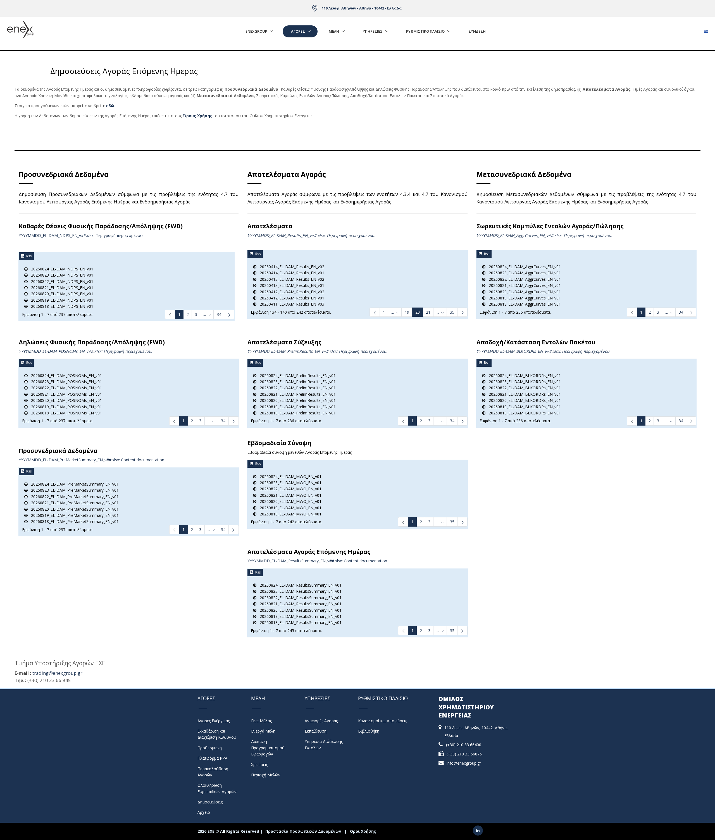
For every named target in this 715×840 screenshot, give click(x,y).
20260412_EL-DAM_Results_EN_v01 (290, 298)
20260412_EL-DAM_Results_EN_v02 (290, 291)
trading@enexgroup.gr (57, 673)
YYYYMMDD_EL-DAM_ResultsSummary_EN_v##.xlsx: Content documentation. (317, 560)
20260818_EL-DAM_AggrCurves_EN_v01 (523, 304)
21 (428, 312)
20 (417, 312)
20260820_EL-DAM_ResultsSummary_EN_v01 (299, 610)
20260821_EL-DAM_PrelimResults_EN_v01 (296, 394)
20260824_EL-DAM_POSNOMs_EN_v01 (65, 375)
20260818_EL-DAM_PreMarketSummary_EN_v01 (73, 521)
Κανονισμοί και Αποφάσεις (382, 720)
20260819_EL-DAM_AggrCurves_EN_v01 (523, 298)
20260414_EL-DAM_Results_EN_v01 (290, 272)
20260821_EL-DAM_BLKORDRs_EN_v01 (523, 394)
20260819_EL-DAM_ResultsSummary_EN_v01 (299, 616)
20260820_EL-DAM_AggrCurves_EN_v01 (523, 291)
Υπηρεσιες (373, 31)
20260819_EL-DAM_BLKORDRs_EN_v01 (523, 406)
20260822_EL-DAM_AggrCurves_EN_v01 (523, 279)
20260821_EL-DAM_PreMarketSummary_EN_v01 (73, 502)
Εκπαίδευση (315, 731)
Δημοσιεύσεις (210, 802)
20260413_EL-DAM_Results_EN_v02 (290, 279)
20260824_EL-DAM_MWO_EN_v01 (288, 476)
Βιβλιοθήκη (368, 731)
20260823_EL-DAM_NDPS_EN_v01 (60, 275)
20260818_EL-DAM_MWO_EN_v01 (288, 514)
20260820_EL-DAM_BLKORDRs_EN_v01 (523, 400)
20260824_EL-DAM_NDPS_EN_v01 (60, 269)
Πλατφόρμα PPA (212, 758)
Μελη (334, 31)
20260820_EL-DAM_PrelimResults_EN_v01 (296, 400)
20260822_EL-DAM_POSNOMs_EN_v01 (65, 387)
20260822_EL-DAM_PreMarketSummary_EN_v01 (73, 496)
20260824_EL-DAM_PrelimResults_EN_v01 (296, 375)
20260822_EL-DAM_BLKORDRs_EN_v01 (523, 387)
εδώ (110, 105)
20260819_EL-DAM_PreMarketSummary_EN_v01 (73, 515)
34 (219, 314)
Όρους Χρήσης (197, 115)
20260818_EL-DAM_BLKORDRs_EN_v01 (523, 413)
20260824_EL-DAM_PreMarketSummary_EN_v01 (73, 484)
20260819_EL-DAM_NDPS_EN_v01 (60, 300)
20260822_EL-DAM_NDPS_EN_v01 (60, 281)
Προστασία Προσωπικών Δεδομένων (303, 831)
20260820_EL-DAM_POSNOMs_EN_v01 (65, 400)
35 (452, 521)
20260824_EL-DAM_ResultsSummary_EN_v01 (299, 585)
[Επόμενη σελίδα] (229, 314)
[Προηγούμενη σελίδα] (375, 312)
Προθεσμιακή (209, 747)
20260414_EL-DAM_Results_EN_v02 (290, 266)
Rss (29, 256)
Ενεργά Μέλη (263, 731)
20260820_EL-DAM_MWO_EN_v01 (288, 501)
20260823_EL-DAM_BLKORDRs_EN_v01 (523, 381)
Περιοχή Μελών (265, 774)
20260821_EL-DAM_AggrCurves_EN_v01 (523, 285)
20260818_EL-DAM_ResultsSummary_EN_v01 (299, 622)
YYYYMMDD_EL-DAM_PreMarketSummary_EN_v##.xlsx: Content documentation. (92, 459)
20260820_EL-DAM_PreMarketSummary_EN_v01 (73, 509)
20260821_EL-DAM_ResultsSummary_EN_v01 (299, 603)
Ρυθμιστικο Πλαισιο (425, 31)
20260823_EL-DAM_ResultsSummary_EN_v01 (299, 591)
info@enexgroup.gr (464, 763)
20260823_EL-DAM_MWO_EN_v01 (288, 482)
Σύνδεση (477, 31)
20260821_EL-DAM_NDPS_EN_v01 (60, 287)
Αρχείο (203, 812)
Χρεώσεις (259, 764)
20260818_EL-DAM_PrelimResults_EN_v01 (296, 413)
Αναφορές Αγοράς (321, 720)
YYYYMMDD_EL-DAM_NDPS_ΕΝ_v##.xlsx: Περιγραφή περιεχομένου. (81, 235)
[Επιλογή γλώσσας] (706, 29)
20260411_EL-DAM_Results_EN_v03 (290, 304)
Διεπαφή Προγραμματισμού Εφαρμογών (268, 748)
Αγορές (298, 31)
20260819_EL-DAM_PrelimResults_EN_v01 (296, 406)
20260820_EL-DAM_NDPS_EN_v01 (60, 293)
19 (407, 312)
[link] (170, 314)
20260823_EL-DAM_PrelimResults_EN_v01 (296, 381)
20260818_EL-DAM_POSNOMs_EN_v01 (65, 413)
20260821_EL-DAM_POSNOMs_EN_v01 (65, 394)
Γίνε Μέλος (261, 720)
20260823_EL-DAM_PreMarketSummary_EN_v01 (73, 490)
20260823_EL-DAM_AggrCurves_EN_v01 (523, 272)
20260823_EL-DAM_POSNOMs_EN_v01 (65, 381)
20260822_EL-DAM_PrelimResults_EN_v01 (296, 387)
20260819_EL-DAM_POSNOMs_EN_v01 (65, 406)
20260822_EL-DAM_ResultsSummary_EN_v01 (299, 597)
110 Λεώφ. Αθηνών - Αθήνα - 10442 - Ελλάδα (362, 8)
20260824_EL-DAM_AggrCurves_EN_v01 (523, 266)
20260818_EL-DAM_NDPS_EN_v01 (60, 306)
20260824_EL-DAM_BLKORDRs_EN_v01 (523, 375)
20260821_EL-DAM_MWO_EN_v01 (288, 495)
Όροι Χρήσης (363, 831)
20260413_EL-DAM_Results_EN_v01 (290, 285)
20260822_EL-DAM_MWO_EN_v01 (288, 488)
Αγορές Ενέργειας (213, 720)
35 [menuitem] (452, 312)
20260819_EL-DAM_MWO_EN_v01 (288, 507)
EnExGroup (256, 31)
